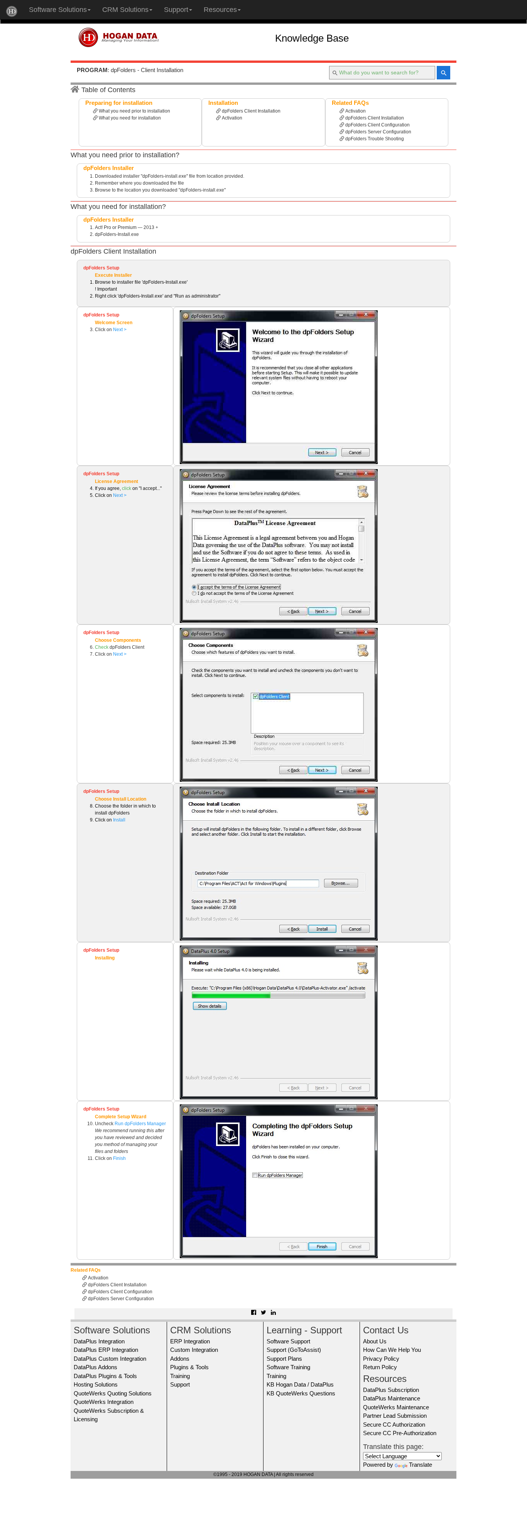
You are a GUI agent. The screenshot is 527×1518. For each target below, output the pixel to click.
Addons (179, 1358)
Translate (420, 1464)
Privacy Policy (381, 1358)
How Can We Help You (392, 1349)
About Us (375, 1341)
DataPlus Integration (99, 1341)
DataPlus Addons (95, 1367)
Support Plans (284, 1358)
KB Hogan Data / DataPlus (300, 1384)
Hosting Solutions (96, 1384)
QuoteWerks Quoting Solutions (113, 1393)
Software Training (288, 1367)
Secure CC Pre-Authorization (399, 1433)
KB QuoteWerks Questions (301, 1393)
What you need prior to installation (134, 111)
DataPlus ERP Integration (106, 1349)
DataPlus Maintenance (391, 1398)
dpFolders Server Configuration (377, 132)
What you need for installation (129, 118)
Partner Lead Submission (395, 1415)
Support (176, 9)
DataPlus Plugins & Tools (105, 1376)
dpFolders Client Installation (250, 111)
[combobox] (382, 72)
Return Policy (380, 1367)
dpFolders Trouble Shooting (374, 138)
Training (180, 1376)
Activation (231, 118)
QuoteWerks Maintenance (396, 1407)
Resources (220, 9)
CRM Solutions (125, 9)
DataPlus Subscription (391, 1390)
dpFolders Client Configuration (377, 125)
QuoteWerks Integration (103, 1402)
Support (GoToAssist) (294, 1349)
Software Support (288, 1341)
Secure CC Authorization (394, 1424)
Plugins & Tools (189, 1367)
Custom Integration (194, 1349)
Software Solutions (58, 9)
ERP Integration (190, 1341)
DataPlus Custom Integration (110, 1358)
